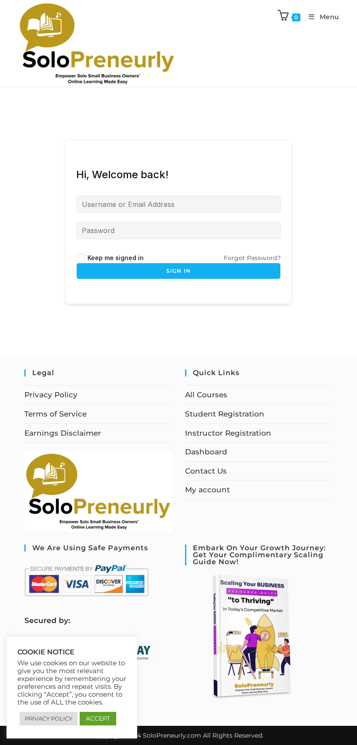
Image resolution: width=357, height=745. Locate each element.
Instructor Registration (228, 433)
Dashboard (206, 451)
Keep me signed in (116, 257)
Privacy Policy (50, 394)
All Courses (206, 394)
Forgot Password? (252, 258)
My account (207, 489)
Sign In (178, 271)
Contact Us (206, 471)
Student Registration (224, 414)
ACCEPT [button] (98, 718)
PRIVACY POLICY (48, 718)
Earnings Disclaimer (62, 433)
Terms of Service (55, 414)
